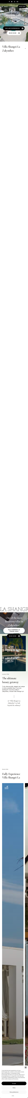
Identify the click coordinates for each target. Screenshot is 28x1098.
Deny (14, 1087)
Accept (14, 1083)
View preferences (14, 1092)
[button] (25, 1067)
